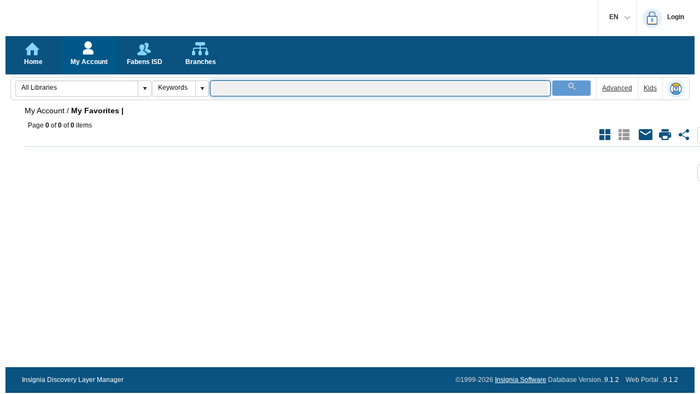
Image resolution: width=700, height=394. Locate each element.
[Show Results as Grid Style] (605, 134)
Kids (650, 88)
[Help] (676, 89)
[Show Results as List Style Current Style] (624, 134)
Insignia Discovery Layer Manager (73, 380)
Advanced (617, 88)
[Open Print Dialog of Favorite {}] (665, 134)
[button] (144, 88)
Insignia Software (520, 380)
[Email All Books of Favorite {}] (646, 134)
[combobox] (77, 87)
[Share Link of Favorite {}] (684, 134)
